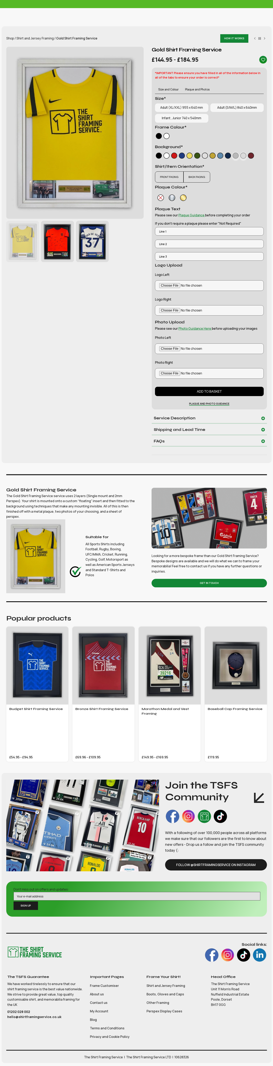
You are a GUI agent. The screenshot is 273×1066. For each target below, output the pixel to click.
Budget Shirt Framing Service (36, 709)
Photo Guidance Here (195, 328)
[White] (166, 136)
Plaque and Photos (197, 89)
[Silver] (172, 197)
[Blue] (182, 156)
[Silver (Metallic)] (205, 156)
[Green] (197, 156)
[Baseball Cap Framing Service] (236, 665)
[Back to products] (259, 38)
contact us (198, 566)
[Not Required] (160, 197)
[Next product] (264, 38)
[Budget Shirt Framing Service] (37, 665)
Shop (10, 38)
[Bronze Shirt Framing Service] (103, 665)
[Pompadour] (220, 156)
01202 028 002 (19, 1012)
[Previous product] (254, 38)
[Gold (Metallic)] (212, 156)
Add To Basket (209, 391)
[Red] (174, 156)
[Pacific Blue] (228, 156)
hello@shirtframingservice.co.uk (34, 1017)
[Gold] (183, 197)
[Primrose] (189, 156)
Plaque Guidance (191, 215)
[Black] (159, 136)
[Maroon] (251, 156)
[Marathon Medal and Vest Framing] (170, 665)
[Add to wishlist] (263, 60)
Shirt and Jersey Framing (35, 38)
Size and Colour (168, 89)
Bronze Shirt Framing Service (101, 709)
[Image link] (34, 952)
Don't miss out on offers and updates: (41, 889)
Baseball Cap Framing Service (235, 709)
